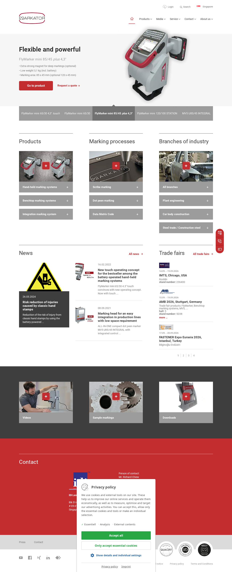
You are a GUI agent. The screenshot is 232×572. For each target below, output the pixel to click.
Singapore (207, 6)
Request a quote (67, 85)
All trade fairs (201, 254)
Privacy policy (110, 566)
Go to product (36, 85)
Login (170, 6)
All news (134, 254)
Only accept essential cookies (116, 546)
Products (144, 19)
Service (174, 19)
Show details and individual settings (118, 555)
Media (159, 19)
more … (163, 317)
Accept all (116, 535)
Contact (189, 19)
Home (132, 20)
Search (186, 6)
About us (205, 19)
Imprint (126, 566)
